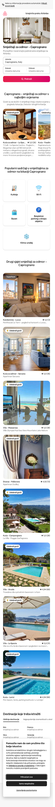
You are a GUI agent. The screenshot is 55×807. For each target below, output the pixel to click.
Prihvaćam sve (26, 777)
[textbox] (14, 71)
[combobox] (26, 62)
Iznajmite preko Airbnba (37, 13)
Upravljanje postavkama (26, 790)
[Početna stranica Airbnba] (5, 13)
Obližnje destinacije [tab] (11, 719)
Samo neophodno (26, 783)
